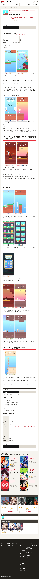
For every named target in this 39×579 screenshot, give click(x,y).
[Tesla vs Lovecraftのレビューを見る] (24, 462)
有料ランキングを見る (28, 511)
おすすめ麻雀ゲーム (28, 558)
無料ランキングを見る (10, 511)
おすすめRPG (28, 547)
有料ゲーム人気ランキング (10, 545)
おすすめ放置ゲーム (28, 555)
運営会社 (10, 576)
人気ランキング (16, 4)
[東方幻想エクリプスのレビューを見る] (5, 474)
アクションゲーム (11, 7)
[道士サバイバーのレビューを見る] (24, 485)
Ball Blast (12, 483)
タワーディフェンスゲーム (22, 565)
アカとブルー (12, 460)
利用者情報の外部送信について (5, 576)
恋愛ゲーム (21, 558)
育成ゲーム (21, 553)
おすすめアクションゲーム (29, 549)
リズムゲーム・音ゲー (22, 555)
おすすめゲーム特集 (34, 545)
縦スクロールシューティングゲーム (14, 458)
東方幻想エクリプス (14, 472)
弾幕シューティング (32, 458)
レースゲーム (21, 560)
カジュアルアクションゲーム (17, 10)
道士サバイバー (32, 483)
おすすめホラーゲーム (29, 552)
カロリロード (32, 472)
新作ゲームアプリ (7, 7)
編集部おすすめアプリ (22, 4)
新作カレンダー (15, 543)
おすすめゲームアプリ (29, 543)
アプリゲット (2, 7)
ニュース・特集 (34, 543)
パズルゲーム (21, 545)
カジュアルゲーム (32, 10)
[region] (19, 504)
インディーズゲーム (22, 570)
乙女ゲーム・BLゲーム (22, 557)
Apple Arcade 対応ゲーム (22, 572)
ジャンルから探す (35, 4)
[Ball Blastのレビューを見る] (5, 485)
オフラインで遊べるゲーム (22, 568)
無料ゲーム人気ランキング (10, 543)
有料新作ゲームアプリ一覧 (3, 545)
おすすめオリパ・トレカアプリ (29, 545)
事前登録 (29, 4)
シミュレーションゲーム (22, 548)
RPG (20, 543)
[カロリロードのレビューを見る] (24, 474)
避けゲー (11, 427)
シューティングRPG (13, 469)
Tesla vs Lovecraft (33, 459)
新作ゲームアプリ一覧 (10, 4)
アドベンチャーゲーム (22, 550)
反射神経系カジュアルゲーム (25, 10)
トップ (4, 4)
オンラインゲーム (22, 563)
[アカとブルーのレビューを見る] (5, 462)
